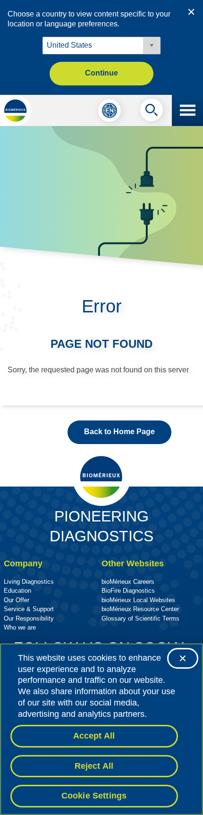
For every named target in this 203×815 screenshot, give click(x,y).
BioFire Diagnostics (128, 590)
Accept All (94, 735)
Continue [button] (101, 73)
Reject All (94, 766)
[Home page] (15, 110)
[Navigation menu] (187, 110)
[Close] (182, 658)
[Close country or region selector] (191, 12)
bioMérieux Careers (128, 581)
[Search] (151, 112)
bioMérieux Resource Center (140, 609)
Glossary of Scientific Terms (140, 618)
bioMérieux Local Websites (138, 600)
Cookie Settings (94, 795)
